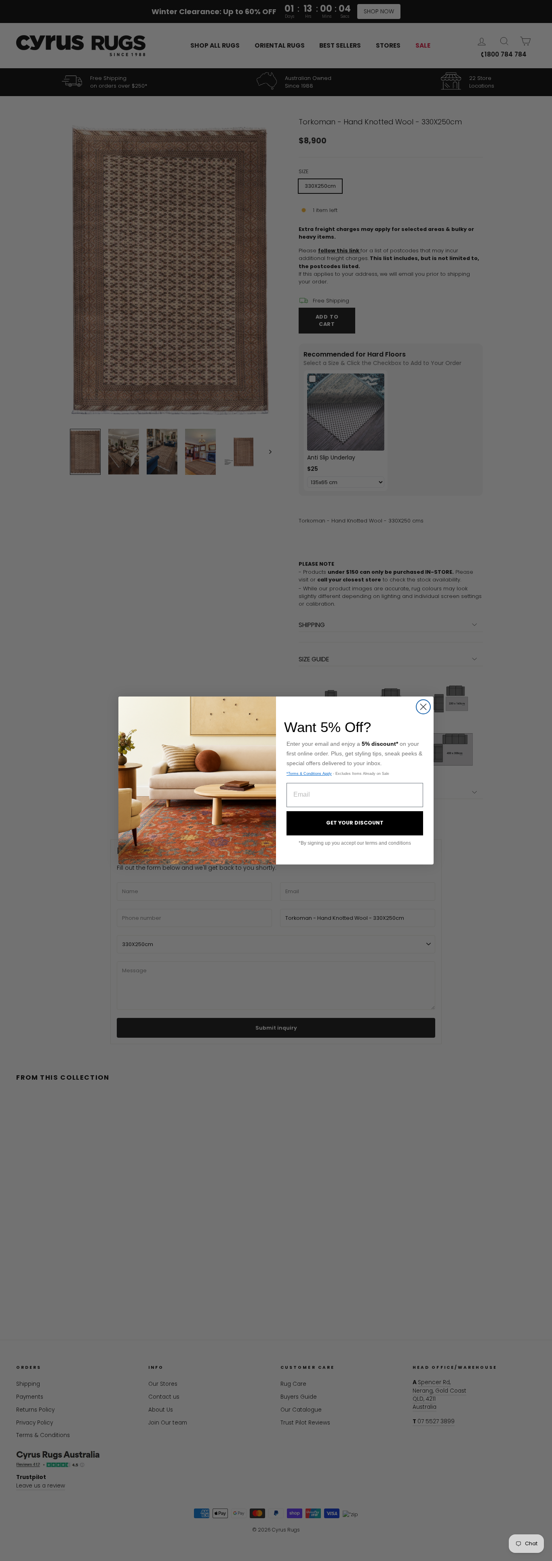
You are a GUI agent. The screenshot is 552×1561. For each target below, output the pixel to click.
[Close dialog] (423, 707)
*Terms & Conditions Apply (309, 774)
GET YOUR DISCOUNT (354, 822)
